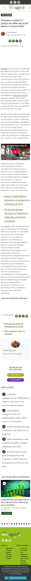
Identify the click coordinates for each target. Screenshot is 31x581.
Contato (8, 558)
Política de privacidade (17, 578)
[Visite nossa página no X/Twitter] (13, 41)
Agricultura (9, 548)
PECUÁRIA (6, 15)
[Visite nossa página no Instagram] (15, 2)
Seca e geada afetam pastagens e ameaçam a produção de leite (17, 200)
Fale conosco (24, 558)
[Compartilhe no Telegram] (20, 41)
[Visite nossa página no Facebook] (11, 2)
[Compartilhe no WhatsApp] (23, 316)
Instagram (15, 380)
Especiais (9, 556)
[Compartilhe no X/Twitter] (19, 316)
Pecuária (8, 550)
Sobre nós (23, 548)
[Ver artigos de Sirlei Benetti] (3, 34)
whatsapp (15, 375)
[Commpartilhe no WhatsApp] (16, 41)
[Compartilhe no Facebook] (16, 316)
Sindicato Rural (20, 95)
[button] (2, 524)
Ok (6, 578)
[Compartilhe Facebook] (10, 41)
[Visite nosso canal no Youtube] (18, 2)
